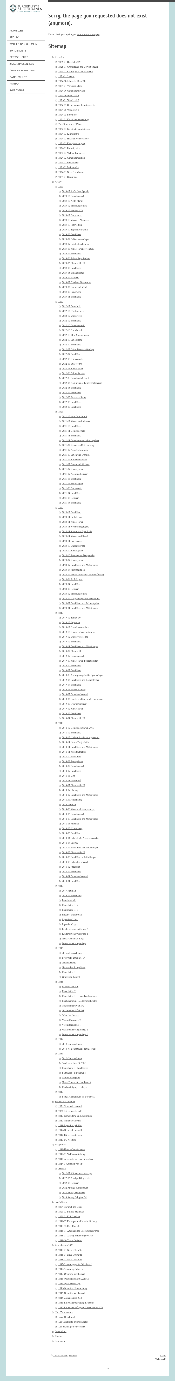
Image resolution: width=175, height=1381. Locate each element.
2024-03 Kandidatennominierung (74, 129)
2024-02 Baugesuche (68, 162)
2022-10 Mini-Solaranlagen (75, 335)
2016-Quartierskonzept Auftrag (73, 1278)
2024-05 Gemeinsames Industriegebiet (76, 105)
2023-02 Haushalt (70, 277)
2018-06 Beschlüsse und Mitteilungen (80, 818)
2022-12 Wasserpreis (72, 315)
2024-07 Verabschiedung (70, 85)
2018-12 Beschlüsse (71, 732)
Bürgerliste (60, 1144)
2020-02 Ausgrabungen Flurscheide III (81, 598)
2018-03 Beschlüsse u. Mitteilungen (79, 857)
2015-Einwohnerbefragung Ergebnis (76, 1302)
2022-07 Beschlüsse (71, 354)
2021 (60, 411)
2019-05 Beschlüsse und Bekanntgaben (80, 679)
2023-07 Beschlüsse (71, 253)
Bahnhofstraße (69, 900)
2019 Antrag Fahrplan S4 (74, 1197)
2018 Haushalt (69, 804)
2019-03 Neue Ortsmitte (73, 689)
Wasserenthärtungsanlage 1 (75, 1034)
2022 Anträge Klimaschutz (75, 1187)
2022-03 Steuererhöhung (74, 397)
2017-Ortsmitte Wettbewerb (71, 1273)
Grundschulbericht (71, 976)
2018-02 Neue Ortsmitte (70, 1259)
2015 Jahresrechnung (72, 952)
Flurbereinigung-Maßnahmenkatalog (79, 1000)
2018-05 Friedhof (70, 823)
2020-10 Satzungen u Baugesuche (78, 555)
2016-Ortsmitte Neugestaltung (73, 1288)
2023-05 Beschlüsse (71, 267)
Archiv (58, 181)
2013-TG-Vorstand (67, 1139)
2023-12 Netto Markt (72, 200)
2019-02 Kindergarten (72, 708)
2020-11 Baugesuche (72, 541)
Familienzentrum (70, 986)
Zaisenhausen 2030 (64, 1245)
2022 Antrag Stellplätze (73, 1192)
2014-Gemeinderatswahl (70, 1130)
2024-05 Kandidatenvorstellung (73, 119)
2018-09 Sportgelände (72, 761)
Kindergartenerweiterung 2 (75, 929)
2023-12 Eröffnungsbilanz (74, 205)
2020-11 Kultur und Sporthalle (77, 531)
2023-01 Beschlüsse (71, 296)
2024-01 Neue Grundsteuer (71, 172)
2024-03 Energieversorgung (71, 143)
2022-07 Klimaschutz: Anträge (77, 1173)
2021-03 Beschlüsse (71, 502)
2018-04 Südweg (70, 842)
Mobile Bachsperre (71, 1077)
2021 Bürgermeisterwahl (70, 1111)
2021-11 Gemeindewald (73, 430)
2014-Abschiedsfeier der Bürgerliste (75, 1158)
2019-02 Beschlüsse (71, 713)
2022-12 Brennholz (71, 306)
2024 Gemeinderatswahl (70, 1106)
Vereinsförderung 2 (71, 1020)
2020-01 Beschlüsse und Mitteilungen (80, 608)
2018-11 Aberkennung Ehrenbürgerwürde (78, 1230)
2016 (60, 948)
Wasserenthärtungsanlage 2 (75, 1029)
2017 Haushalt (69, 890)
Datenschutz (60, 1331)
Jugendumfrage (69, 924)
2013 (60, 1053)
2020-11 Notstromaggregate (75, 526)
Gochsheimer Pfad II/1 (73, 1010)
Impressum (60, 1341)
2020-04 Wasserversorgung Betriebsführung (83, 574)
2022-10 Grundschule (72, 330)
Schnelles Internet (70, 1015)
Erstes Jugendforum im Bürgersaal (78, 1096)
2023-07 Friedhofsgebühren (75, 244)
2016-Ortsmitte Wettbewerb (71, 1293)
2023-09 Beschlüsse (71, 234)
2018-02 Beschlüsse (71, 871)
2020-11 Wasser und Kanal (75, 536)
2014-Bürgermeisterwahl (70, 1135)
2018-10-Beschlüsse (71, 756)
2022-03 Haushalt (70, 1182)
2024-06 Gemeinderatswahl (71, 90)
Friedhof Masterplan (72, 914)
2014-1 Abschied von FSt (70, 1163)
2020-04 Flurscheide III (73, 569)
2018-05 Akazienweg (72, 828)
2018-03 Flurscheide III (73, 852)
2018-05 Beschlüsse (71, 833)
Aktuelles (59, 57)
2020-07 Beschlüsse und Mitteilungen (80, 564)
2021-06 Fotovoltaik (72, 488)
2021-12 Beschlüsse (71, 426)
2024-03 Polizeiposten (69, 148)
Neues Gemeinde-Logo (73, 938)
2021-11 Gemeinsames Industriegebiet (80, 440)
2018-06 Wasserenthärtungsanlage (78, 809)
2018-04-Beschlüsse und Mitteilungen (80, 847)
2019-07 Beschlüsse (71, 670)
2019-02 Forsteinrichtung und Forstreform (82, 699)
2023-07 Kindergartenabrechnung (78, 248)
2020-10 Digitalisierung (73, 545)
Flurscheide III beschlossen (75, 1067)
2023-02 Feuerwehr (71, 291)
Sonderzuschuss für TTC (74, 1063)
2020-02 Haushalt (70, 588)
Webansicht (160, 1358)
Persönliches (61, 1202)
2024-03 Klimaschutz (68, 133)
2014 (60, 1039)
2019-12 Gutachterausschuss (75, 627)
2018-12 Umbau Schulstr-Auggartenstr (80, 737)
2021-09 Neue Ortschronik (75, 449)
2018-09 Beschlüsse (71, 770)
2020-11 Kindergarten (72, 521)
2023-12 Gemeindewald (73, 196)
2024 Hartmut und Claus (70, 1206)
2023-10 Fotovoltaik (72, 224)
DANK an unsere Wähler (70, 124)
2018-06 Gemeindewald (73, 814)
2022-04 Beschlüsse (71, 392)
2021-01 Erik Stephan (69, 1216)
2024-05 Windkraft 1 (68, 109)
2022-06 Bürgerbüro (72, 363)
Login (163, 1355)
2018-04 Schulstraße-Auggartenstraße (80, 838)
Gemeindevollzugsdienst (73, 967)
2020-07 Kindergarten (72, 560)
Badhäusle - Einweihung (74, 1072)
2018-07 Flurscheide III (73, 785)
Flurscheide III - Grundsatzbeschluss (79, 996)
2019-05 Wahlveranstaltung (71, 1154)
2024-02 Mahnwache (68, 167)
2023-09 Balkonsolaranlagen (76, 239)
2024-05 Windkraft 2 (68, 100)
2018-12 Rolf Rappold (69, 1226)
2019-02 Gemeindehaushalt (75, 694)
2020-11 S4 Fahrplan (72, 517)
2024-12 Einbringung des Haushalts (75, 71)
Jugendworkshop (70, 919)
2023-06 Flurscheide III (73, 263)
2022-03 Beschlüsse (71, 402)
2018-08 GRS (68, 775)
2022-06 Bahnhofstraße (73, 373)
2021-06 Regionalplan (72, 483)
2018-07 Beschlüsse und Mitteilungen (80, 794)
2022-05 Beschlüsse (71, 387)
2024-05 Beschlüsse (67, 114)
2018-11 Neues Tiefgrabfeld (75, 742)
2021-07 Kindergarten (72, 469)
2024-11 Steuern (66, 76)
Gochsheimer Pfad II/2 (73, 1005)
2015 (60, 981)
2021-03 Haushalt (70, 497)
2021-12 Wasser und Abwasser (77, 421)
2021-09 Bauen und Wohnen (76, 454)
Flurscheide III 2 (70, 905)
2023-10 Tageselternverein (75, 229)
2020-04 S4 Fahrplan (72, 579)
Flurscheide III (69, 972)
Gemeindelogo (69, 962)
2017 (60, 885)
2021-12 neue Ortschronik (74, 416)
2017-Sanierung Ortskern (70, 1269)
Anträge (62, 1168)
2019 (60, 612)
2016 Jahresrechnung (72, 895)
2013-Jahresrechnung (72, 1044)
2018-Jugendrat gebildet (70, 1125)
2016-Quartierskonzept (69, 1283)
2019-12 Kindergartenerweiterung (78, 632)
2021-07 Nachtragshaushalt (75, 473)
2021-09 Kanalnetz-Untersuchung (78, 445)
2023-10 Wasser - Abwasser (75, 220)
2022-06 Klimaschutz (72, 358)
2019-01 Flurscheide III (73, 718)
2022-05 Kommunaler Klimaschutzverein (82, 382)
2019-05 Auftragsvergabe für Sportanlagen (83, 675)
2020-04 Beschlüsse (71, 584)
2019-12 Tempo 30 (71, 617)
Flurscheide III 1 (70, 909)
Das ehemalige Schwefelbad (71, 1326)
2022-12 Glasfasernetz (73, 311)
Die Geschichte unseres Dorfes (73, 1321)
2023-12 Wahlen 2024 (72, 210)
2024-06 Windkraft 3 (68, 95)
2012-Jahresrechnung (72, 1058)
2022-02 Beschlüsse (71, 406)
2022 (60, 301)
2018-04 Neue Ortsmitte (70, 1254)
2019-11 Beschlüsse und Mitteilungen (80, 646)
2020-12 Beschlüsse (71, 512)
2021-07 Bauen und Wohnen (76, 464)
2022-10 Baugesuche (72, 339)
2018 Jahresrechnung (72, 799)
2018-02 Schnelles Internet (75, 861)
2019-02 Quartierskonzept (74, 703)
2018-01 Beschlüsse (71, 881)
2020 (60, 507)
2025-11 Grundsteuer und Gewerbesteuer (78, 66)
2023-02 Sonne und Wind (74, 287)
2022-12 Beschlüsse (71, 320)
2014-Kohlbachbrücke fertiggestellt (79, 1048)
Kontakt (59, 1336)
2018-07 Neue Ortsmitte (70, 1249)
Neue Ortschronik (67, 1317)
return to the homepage (88, 34)
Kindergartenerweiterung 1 (75, 933)
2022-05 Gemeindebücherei (75, 378)
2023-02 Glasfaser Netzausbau (76, 282)
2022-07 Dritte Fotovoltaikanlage (78, 349)
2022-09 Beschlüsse (71, 344)
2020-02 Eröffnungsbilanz (74, 593)
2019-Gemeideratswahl (69, 1120)
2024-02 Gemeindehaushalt (71, 157)
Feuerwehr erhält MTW (73, 957)
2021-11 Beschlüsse (71, 435)
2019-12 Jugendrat (71, 622)
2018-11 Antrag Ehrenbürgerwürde (75, 1235)
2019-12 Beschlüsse (71, 641)
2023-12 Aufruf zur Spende (75, 191)
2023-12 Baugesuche (72, 215)
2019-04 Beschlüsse (71, 684)
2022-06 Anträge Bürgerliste (76, 1178)
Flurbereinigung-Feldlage (74, 1087)
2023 (60, 186)
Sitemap (73, 1355)
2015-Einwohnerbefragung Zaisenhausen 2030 (80, 1307)
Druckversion (60, 1355)
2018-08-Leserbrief (71, 780)
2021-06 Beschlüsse (71, 478)
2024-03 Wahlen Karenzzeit (71, 152)
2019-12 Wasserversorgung (75, 636)
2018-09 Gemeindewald (73, 766)
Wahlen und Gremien (65, 1101)
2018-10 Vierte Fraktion (70, 1240)
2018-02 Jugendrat (71, 866)
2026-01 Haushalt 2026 (69, 61)
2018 (60, 723)
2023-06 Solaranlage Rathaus (76, 258)
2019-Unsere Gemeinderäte (71, 1149)
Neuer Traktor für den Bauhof (76, 1082)
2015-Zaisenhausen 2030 (70, 1297)
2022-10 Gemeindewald (73, 325)
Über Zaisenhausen (64, 1312)
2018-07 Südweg (70, 790)
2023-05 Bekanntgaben (73, 272)
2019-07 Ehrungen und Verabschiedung (77, 1221)
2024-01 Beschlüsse (67, 176)
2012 (60, 1091)
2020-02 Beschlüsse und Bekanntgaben (80, 603)
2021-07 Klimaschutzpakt (74, 459)
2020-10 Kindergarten (72, 550)
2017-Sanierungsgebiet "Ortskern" (75, 1264)
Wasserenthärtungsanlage (74, 943)
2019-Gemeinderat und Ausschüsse (75, 1115)
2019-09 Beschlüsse (71, 665)
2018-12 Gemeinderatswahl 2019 (78, 727)
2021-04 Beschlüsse (71, 493)
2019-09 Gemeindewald (73, 655)
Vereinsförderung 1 (71, 1024)
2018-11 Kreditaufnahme (74, 751)
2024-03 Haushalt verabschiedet (73, 138)
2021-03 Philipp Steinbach (71, 1211)
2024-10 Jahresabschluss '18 (71, 81)
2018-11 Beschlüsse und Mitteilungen (80, 746)
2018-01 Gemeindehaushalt (75, 876)
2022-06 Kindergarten (72, 368)
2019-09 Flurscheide (72, 651)
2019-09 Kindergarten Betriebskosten (80, 660)
